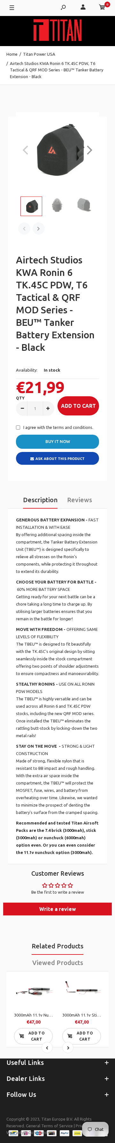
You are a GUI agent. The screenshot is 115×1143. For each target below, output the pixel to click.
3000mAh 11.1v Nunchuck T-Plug (44, 1015)
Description (40, 499)
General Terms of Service (49, 1125)
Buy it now (57, 441)
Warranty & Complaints (28, 1132)
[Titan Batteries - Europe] (57, 31)
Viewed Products (57, 962)
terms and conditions (72, 427)
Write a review (57, 909)
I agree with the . (58, 427)
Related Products (57, 946)
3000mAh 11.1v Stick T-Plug (88, 1015)
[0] (102, 8)
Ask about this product (60, 459)
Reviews (79, 499)
